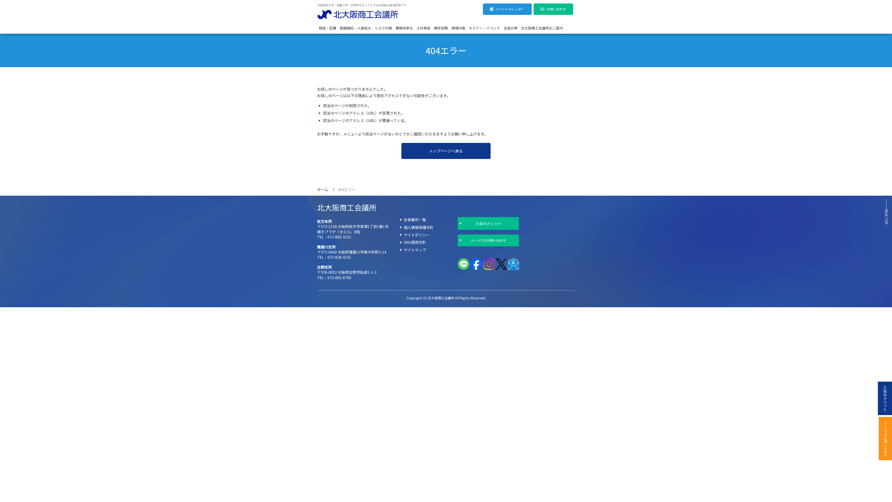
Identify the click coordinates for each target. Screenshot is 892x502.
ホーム (322, 189)
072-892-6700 (339, 277)
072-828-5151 (339, 257)
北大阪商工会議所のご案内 (542, 28)
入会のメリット (488, 223)
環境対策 (458, 28)
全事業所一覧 (415, 219)
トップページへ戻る (446, 151)
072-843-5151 (339, 237)
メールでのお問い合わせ (488, 240)
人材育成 (423, 28)
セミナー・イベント (484, 28)
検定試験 (441, 28)
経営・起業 (327, 28)
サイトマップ (415, 250)
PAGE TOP (886, 217)
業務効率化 (404, 28)
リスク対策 (383, 28)
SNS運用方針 (415, 242)
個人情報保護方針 (418, 227)
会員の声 (511, 28)
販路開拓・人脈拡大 (355, 28)
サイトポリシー (417, 235)
